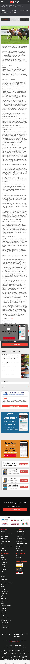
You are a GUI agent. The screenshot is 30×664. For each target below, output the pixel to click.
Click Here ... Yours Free (9, 338)
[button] (9, 329)
